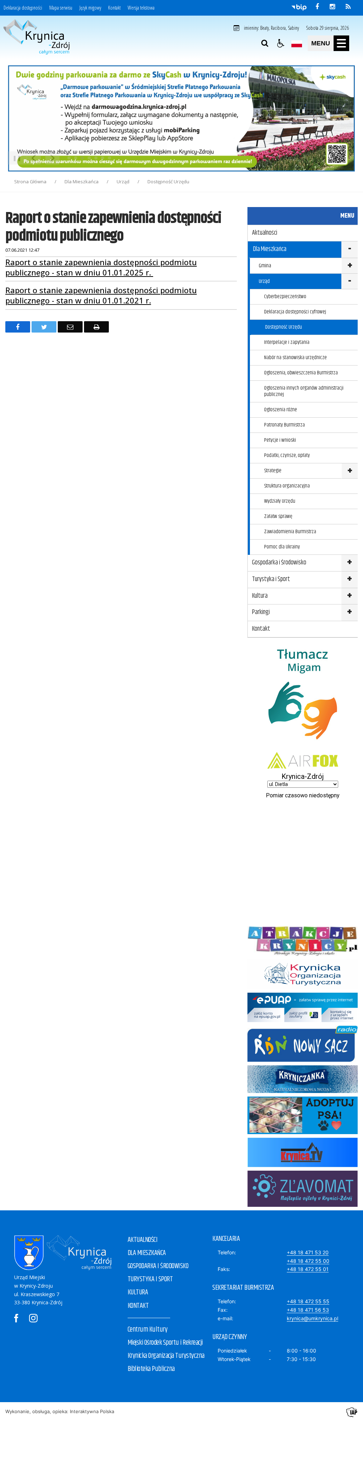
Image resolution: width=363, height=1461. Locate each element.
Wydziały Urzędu (279, 501)
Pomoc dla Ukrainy (282, 547)
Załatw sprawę (278, 516)
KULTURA (138, 1292)
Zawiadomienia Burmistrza (290, 532)
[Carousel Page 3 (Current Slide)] (82, 158)
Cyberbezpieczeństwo (285, 296)
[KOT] (302, 987)
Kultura (260, 596)
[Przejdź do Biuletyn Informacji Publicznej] (299, 7)
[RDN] (302, 1060)
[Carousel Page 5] (95, 158)
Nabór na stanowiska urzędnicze (295, 357)
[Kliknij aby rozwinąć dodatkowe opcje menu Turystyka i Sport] (349, 579)
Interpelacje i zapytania (286, 342)
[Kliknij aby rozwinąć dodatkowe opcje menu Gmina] (349, 266)
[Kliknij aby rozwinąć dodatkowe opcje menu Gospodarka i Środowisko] (349, 563)
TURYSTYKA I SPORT (150, 1279)
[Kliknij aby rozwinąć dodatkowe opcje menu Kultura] (349, 596)
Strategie (272, 471)
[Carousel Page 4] (89, 158)
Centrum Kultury (148, 1329)
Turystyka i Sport (271, 579)
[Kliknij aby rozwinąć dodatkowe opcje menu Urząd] (349, 281)
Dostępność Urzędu (283, 327)
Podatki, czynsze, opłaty (287, 455)
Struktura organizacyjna (287, 486)
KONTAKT (138, 1305)
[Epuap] (302, 1020)
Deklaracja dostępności (23, 7)
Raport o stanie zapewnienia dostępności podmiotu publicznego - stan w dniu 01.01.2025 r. (101, 267)
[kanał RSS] (348, 7)
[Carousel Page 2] (75, 158)
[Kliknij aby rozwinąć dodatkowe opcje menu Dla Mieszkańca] (349, 249)
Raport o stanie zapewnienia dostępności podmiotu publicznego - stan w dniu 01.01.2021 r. (101, 295)
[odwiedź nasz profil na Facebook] (317, 7)
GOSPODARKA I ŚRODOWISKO (158, 1266)
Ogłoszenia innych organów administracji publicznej (304, 391)
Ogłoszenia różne (280, 410)
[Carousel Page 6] (102, 158)
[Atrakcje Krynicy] (302, 954)
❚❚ (14, 158)
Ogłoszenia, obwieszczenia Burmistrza (301, 373)
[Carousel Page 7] (109, 158)
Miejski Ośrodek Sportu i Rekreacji (165, 1342)
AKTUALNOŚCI (143, 1239)
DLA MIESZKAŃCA (147, 1253)
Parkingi (261, 612)
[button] (281, 43)
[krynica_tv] (302, 1165)
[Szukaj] (265, 43)
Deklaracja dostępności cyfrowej (295, 312)
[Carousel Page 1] (69, 158)
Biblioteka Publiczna (151, 1369)
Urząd (264, 281)
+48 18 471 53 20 (308, 1252)
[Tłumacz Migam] (302, 746)
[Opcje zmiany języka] (297, 43)
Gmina (265, 265)
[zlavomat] (302, 1205)
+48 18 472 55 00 (308, 1261)
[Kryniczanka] (302, 1091)
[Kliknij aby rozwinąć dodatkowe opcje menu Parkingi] (349, 612)
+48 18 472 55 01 (308, 1269)
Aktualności (264, 233)
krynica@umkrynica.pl (312, 1318)
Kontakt (114, 7)
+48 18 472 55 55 (308, 1301)
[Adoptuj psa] (302, 1132)
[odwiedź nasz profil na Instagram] (332, 7)
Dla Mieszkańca (269, 249)
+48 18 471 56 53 (308, 1310)
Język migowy (90, 7)
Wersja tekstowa (141, 7)
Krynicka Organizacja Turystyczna (166, 1355)
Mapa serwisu (60, 7)
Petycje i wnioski (280, 440)
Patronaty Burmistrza (284, 425)
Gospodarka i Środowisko (279, 563)
